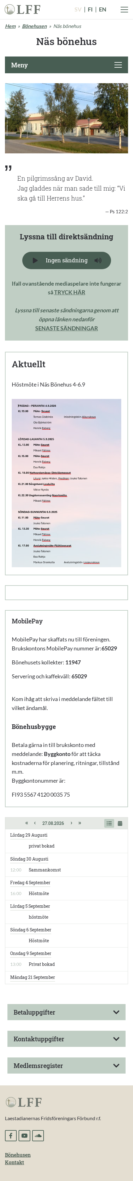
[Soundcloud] (38, 1135)
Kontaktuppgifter (39, 1039)
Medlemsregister (38, 1065)
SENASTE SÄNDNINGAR (66, 328)
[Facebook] (11, 1135)
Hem (10, 26)
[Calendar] (120, 823)
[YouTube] (24, 1135)
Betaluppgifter (34, 1012)
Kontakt (14, 1162)
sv (78, 9)
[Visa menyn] (124, 9)
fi (90, 9)
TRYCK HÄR (69, 292)
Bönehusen (34, 26)
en (102, 9)
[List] (109, 823)
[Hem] (22, 8)
